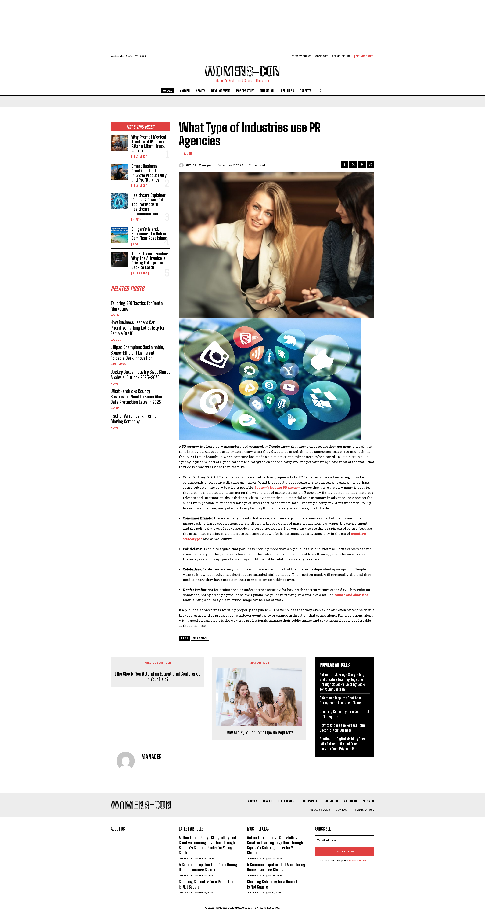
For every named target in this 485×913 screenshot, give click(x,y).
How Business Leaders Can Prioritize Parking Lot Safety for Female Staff (138, 328)
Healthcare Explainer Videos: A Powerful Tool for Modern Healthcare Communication (148, 204)
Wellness (118, 364)
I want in (342, 851)
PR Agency (200, 638)
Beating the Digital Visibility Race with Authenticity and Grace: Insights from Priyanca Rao (343, 744)
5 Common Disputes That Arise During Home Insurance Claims (208, 867)
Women (116, 339)
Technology (140, 273)
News (115, 383)
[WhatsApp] (370, 164)
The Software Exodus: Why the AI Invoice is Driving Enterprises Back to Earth (149, 260)
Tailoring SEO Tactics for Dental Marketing (137, 305)
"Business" (140, 156)
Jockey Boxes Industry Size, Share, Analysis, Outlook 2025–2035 (140, 374)
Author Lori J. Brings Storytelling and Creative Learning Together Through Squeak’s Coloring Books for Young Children (207, 845)
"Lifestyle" (186, 858)
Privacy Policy (357, 860)
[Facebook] (344, 164)
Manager (205, 165)
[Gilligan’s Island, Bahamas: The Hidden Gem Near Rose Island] (119, 235)
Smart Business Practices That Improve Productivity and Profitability (149, 173)
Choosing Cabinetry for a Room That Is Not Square (207, 884)
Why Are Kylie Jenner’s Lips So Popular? (259, 732)
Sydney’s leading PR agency (277, 487)
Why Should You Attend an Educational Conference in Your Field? (157, 676)
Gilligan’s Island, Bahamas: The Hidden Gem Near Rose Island (149, 233)
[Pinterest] (362, 164)
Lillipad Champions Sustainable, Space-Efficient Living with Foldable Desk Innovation (137, 352)
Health (137, 219)
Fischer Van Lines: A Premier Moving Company (134, 418)
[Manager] (182, 165)
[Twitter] (353, 164)
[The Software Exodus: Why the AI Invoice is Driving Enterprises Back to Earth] (119, 259)
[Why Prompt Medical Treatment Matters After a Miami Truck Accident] (119, 143)
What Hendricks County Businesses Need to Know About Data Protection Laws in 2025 (138, 396)
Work (115, 314)
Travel (137, 244)
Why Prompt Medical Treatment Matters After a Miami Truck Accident (148, 143)
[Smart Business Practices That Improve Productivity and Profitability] (119, 172)
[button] (319, 90)
